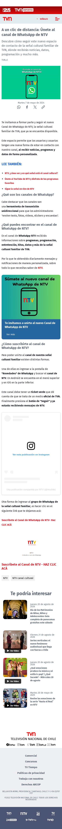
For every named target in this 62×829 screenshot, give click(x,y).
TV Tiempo (31, 767)
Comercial (31, 756)
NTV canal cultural (22, 578)
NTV (5, 578)
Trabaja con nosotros (31, 779)
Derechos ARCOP (31, 784)
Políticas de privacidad (31, 773)
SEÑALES (44, 18)
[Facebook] (27, 107)
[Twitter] (35, 107)
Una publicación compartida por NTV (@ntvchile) (31, 489)
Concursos (31, 761)
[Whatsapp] (19, 107)
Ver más (11, 334)
